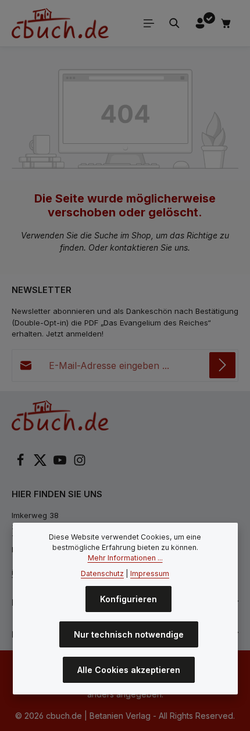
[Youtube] (61, 463)
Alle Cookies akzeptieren (128, 670)
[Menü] (148, 23)
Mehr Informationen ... (125, 557)
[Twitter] (41, 463)
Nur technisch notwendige (129, 634)
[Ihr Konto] (200, 23)
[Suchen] (174, 23)
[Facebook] (21, 463)
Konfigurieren (128, 599)
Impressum (149, 573)
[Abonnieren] (222, 365)
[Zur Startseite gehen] (60, 23)
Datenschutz (102, 573)
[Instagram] (79, 463)
